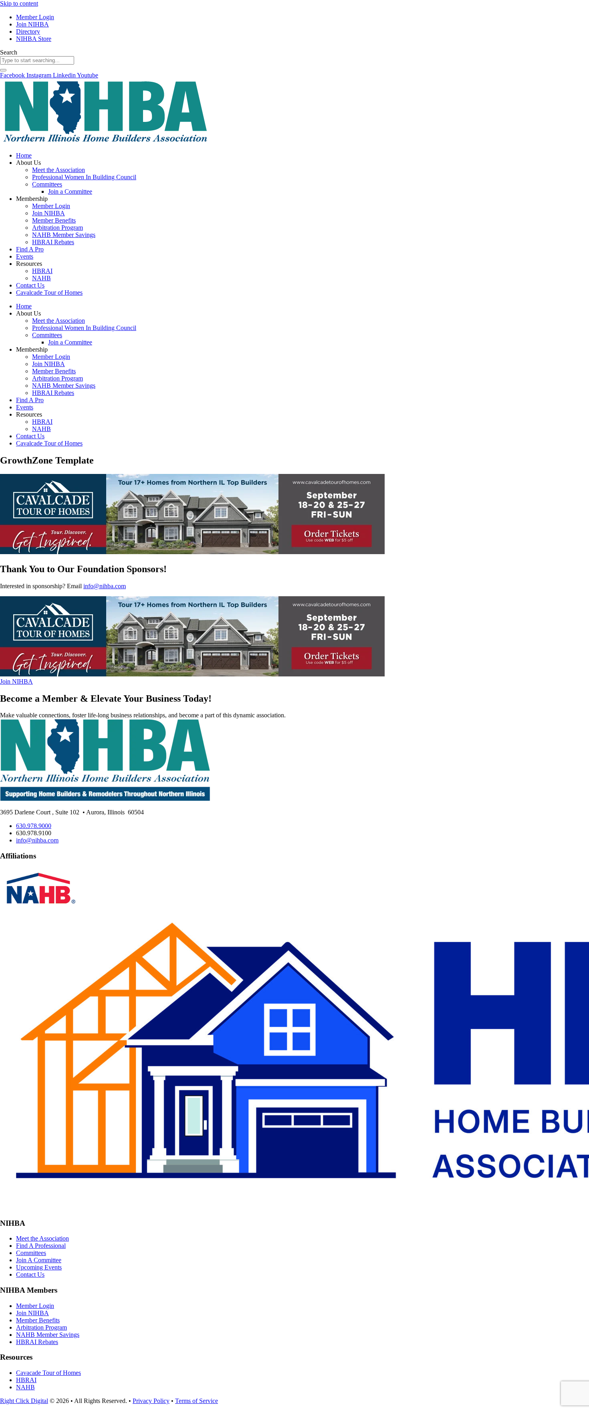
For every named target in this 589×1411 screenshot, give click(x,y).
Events (24, 256)
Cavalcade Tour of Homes (49, 292)
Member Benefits (54, 220)
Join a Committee (70, 191)
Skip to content (19, 3)
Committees (47, 184)
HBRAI (42, 270)
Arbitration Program (57, 227)
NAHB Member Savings (63, 234)
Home (24, 155)
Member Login (51, 205)
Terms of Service (196, 1400)
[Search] (3, 70)
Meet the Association (58, 169)
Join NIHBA (48, 213)
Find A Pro (30, 249)
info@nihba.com (104, 586)
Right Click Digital (24, 1400)
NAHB (41, 278)
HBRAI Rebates (53, 242)
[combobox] (37, 60)
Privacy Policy (151, 1400)
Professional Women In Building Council (84, 177)
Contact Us (30, 285)
